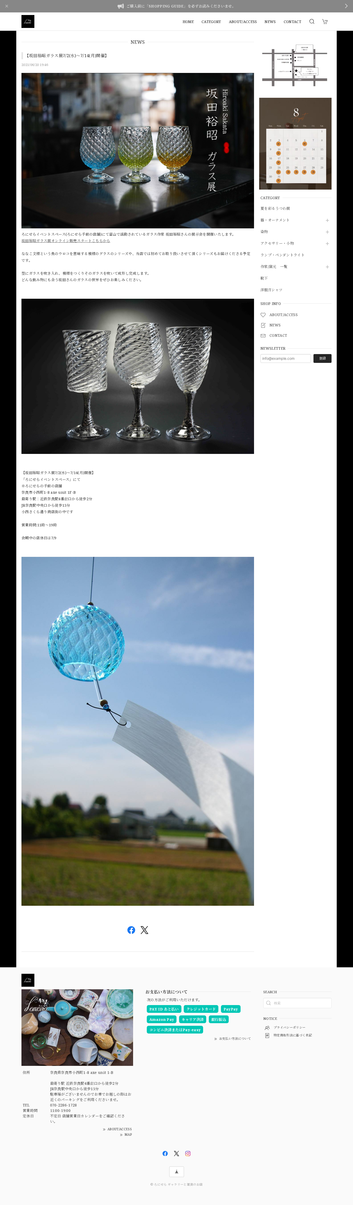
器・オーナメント (275, 220)
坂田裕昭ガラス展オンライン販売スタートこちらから (65, 240)
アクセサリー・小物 (277, 243)
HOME (188, 21)
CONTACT (292, 21)
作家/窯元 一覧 (274, 267)
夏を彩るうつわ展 (275, 208)
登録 (322, 358)
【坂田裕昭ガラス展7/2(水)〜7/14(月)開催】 (67, 55)
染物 (264, 232)
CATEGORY (211, 21)
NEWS (270, 21)
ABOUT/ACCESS (243, 21)
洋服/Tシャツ (271, 290)
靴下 (264, 278)
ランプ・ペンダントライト (282, 255)
